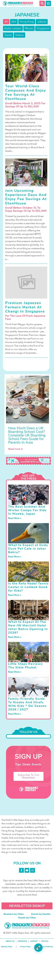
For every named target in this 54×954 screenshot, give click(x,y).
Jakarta (41, 22)
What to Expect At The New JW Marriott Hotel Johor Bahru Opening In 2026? (28, 627)
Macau (29, 28)
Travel (8, 35)
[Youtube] (27, 870)
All (6, 22)
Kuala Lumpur (12, 28)
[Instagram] (32, 870)
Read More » (14, 518)
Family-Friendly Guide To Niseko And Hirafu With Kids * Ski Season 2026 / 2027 (27, 704)
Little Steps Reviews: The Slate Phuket (25, 665)
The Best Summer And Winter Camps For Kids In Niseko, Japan (27, 510)
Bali (14, 22)
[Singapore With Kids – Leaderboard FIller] (28, 460)
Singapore (43, 28)
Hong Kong (27, 22)
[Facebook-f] (21, 870)
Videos (19, 35)
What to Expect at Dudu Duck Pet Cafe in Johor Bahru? (28, 548)
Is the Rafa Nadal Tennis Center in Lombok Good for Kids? (28, 587)
